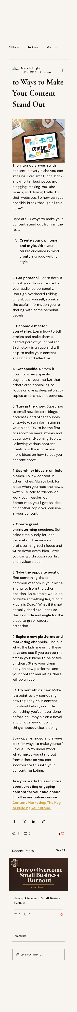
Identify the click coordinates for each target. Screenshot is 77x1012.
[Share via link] (43, 821)
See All (60, 850)
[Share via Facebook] (14, 821)
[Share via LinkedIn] (34, 821)
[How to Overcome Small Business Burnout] (38, 874)
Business (33, 47)
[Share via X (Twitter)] (24, 821)
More (50, 47)
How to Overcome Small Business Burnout (38, 900)
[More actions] (62, 70)
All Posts (14, 47)
